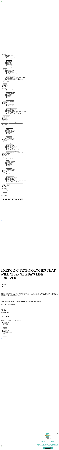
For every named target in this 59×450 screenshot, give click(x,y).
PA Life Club (6, 81)
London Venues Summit (11, 75)
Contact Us (5, 85)
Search (2, 124)
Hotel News (8, 62)
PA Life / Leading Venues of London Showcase (16, 77)
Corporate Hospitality (10, 57)
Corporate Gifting (10, 58)
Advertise (5, 83)
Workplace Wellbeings (10, 65)
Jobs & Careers (6, 80)
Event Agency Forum (10, 76)
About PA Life (6, 322)
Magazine (5, 68)
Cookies (5, 327)
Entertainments (9, 60)
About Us (5, 84)
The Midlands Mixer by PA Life (12, 78)
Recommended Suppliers (8, 66)
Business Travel (9, 55)
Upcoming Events (10, 70)
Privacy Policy (6, 325)
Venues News (9, 64)
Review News (9, 63)
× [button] (58, 433)
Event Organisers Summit (11, 73)
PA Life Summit (9, 71)
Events (4, 69)
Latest (4, 54)
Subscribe (5, 86)
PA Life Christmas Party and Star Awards (14, 79)
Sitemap (5, 328)
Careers (7, 56)
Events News (9, 61)
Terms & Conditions (7, 324)
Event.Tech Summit (10, 72)
